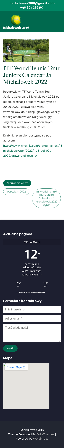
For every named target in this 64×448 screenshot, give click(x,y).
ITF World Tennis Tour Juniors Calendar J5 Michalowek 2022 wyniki (46, 198)
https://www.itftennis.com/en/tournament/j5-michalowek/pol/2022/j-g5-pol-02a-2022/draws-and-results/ (33, 151)
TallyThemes (45, 434)
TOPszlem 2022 (16, 191)
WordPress (40, 439)
